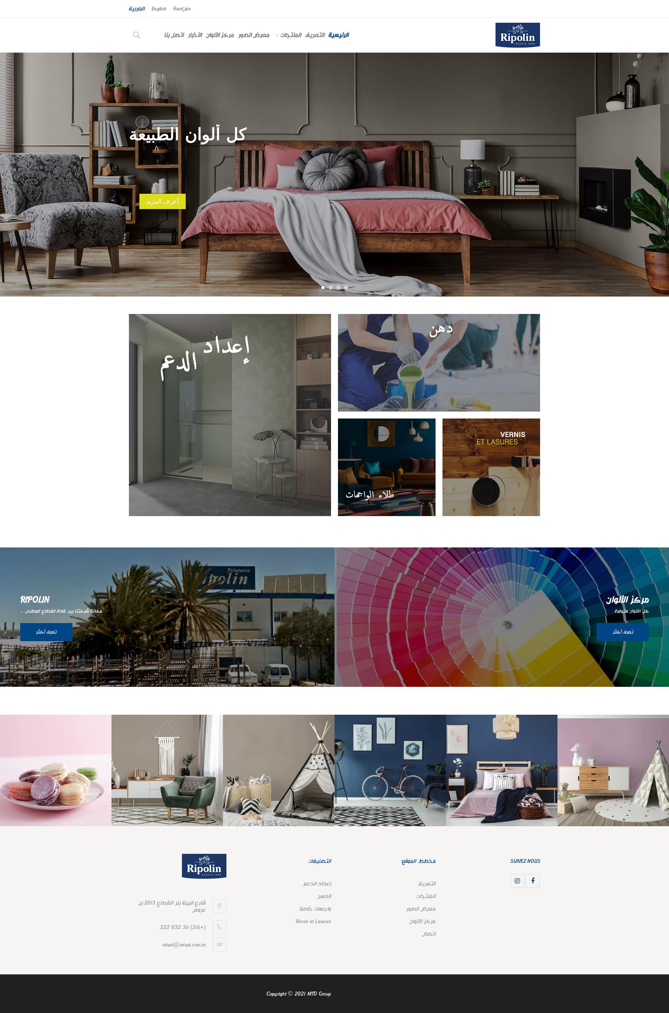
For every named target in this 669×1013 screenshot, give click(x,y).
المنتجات (426, 896)
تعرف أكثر (37, 632)
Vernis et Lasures (313, 921)
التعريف (427, 883)
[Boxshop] (230, 415)
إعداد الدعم (317, 883)
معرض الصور (421, 908)
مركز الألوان (422, 921)
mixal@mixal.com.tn (184, 944)
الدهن (324, 896)
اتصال (429, 933)
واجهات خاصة (315, 908)
